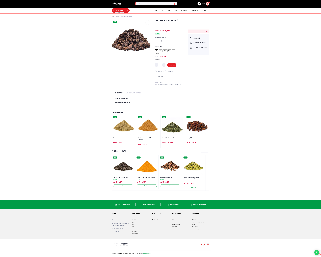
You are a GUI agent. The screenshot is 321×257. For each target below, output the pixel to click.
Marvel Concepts (147, 253)
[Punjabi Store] (116, 4)
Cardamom (178, 84)
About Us (194, 224)
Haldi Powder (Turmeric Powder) (146, 177)
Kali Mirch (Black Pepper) (120, 177)
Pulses (170, 10)
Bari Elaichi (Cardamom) (169, 84)
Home (113, 16)
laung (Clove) (191, 137)
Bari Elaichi (160, 84)
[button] (148, 22)
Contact (194, 219)
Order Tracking (176, 224)
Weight (157, 46)
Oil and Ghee (184, 10)
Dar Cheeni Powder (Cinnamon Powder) (147, 138)
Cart (173, 222)
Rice (176, 10)
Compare (171, 71)
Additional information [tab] (133, 93)
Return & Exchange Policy (198, 222)
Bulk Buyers (204, 10)
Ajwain (115, 137)
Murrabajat (194, 10)
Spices (163, 10)
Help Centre (195, 226)
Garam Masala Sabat (166, 177)
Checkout (174, 226)
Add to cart (172, 65)
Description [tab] (119, 93)
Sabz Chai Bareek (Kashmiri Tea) (171, 137)
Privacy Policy (195, 229)
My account (155, 219)
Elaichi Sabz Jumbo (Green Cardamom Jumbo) (191, 178)
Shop (173, 219)
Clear (157, 53)
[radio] (156, 51)
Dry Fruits (155, 10)
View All (204, 151)
